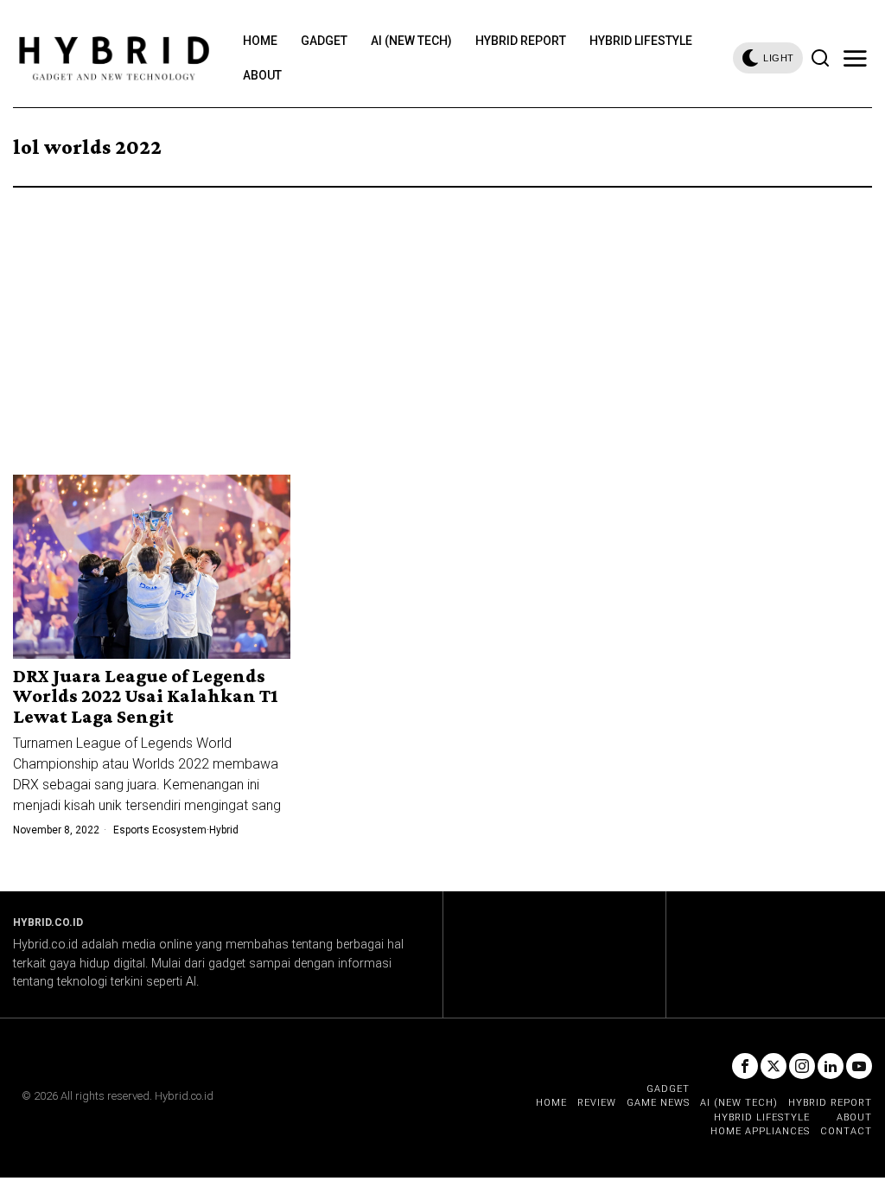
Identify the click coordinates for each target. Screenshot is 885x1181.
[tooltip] (745, 1066)
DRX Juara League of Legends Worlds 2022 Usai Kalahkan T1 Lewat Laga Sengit (145, 695)
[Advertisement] (442, 317)
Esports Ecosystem (160, 830)
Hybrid (224, 830)
